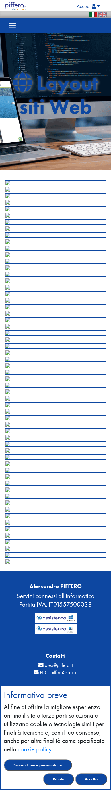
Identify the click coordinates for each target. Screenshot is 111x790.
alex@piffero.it (59, 665)
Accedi (84, 6)
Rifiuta (58, 778)
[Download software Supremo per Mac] (56, 628)
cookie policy (35, 749)
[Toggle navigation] (12, 25)
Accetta (91, 778)
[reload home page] (17, 6)
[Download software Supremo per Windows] (56, 618)
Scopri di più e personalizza (37, 765)
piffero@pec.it (63, 672)
